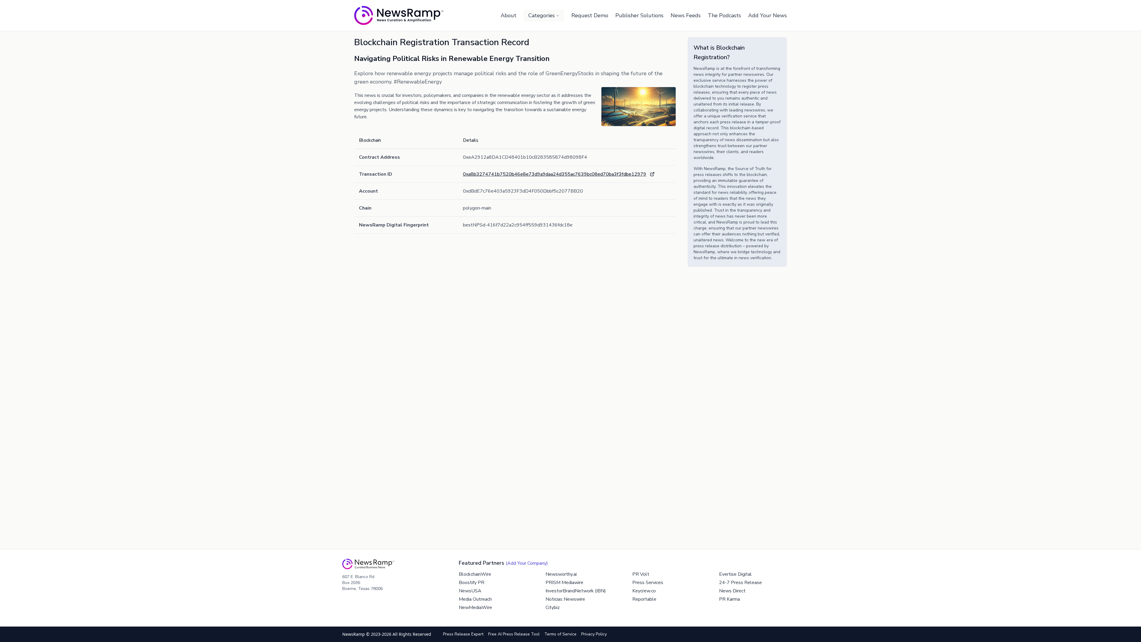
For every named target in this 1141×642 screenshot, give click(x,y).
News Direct (732, 591)
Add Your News (767, 15)
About (508, 15)
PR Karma (729, 599)
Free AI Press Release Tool (514, 634)
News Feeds (686, 15)
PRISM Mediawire (564, 582)
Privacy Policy (594, 634)
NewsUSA (470, 591)
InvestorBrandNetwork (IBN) (576, 591)
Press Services (647, 582)
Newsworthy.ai (561, 574)
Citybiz (553, 607)
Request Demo (589, 15)
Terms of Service (560, 634)
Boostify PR (471, 582)
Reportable (644, 599)
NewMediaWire (475, 607)
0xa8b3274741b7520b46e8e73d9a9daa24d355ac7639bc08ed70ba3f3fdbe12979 (554, 174)
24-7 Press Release (740, 582)
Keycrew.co (644, 591)
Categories (541, 15)
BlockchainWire (475, 574)
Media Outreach (475, 599)
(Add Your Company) (527, 563)
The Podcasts (724, 15)
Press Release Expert (463, 634)
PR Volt (640, 574)
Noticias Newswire (565, 599)
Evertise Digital (735, 574)
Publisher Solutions (639, 15)
